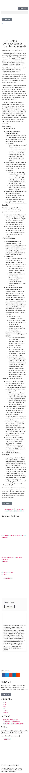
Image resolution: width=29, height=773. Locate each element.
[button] (14, 12)
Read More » (5, 537)
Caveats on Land (7, 572)
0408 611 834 (6, 739)
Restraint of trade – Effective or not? (14, 535)
